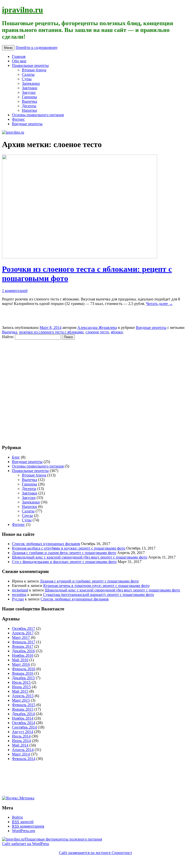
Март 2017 (21, 637)
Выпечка (29, 101)
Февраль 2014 (23, 759)
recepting (19, 594)
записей (23, 822)
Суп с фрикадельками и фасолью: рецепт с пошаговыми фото (64, 562)
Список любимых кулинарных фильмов (46, 544)
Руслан (18, 599)
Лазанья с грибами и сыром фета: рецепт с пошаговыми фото (64, 553)
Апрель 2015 (23, 696)
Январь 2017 (22, 646)
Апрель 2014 (23, 750)
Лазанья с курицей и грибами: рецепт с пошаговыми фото (89, 581)
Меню (8, 48)
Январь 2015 (22, 709)
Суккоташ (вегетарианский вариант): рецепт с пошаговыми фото (98, 594)
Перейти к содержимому (37, 47)
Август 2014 (22, 732)
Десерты (29, 106)
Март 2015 (21, 700)
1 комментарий (15, 290)
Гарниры (29, 97)
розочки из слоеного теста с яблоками (51, 332)
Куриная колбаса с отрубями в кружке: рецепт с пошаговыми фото (68, 548)
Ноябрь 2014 (22, 718)
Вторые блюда (34, 70)
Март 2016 (21, 664)
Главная (18, 56)
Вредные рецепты (27, 124)
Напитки (29, 110)
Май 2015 (20, 691)
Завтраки (29, 88)
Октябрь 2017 (23, 628)
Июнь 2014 (21, 741)
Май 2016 (20, 660)
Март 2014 (21, 754)
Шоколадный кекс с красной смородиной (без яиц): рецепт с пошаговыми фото (79, 557)
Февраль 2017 (23, 642)
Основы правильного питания (38, 115)
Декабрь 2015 (23, 678)
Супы (27, 79)
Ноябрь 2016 (22, 655)
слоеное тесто (97, 332)
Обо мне (19, 61)
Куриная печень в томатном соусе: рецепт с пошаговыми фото (96, 585)
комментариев (28, 826)
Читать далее (159, 303)
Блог (16, 457)
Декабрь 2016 (23, 651)
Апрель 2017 (23, 633)
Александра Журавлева (97, 327)
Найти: (8, 337)
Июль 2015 (21, 682)
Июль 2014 (21, 736)
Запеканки (31, 83)
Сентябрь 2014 (24, 727)
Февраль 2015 (23, 705)
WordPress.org (23, 831)
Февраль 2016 (23, 669)
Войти (17, 817)
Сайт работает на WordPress (25, 844)
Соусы (27, 515)
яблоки (117, 332)
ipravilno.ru (22, 9)
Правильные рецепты (30, 65)
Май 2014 (20, 745)
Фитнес (18, 119)
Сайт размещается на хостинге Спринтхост (95, 853)
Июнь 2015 (21, 687)
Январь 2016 (22, 673)
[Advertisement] (32, 389)
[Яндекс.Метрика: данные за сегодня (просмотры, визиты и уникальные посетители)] (18, 798)
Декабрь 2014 (23, 714)
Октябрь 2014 (23, 723)
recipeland (20, 590)
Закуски (29, 92)
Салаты (28, 74)
